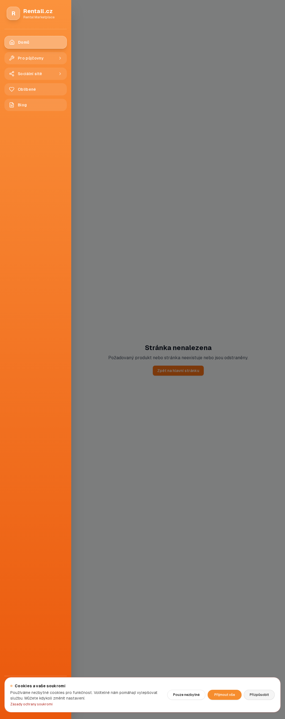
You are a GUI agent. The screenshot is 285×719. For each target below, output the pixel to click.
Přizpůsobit (259, 695)
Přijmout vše (224, 695)
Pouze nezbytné (186, 695)
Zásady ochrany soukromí (31, 704)
